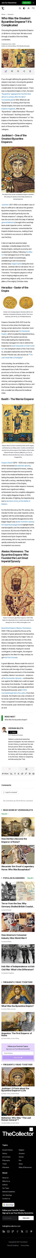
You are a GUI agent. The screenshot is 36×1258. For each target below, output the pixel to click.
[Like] (9, 769)
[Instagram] (26, 1231)
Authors (5, 1185)
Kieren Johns (6, 1093)
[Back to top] (31, 1129)
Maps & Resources (25, 1167)
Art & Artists (6, 1157)
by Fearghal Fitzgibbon (7, 973)
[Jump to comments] (12, 71)
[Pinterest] (31, 1231)
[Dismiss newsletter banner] (33, 2)
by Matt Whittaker (6, 910)
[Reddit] (22, 774)
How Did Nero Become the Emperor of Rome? (14, 840)
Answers (10, 14)
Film (20, 1160)
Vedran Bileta (12, 46)
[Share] (24, 71)
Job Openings (7, 1195)
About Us (5, 1178)
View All (4, 814)
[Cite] (30, 71)
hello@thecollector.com (11, 1226)
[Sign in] (28, 8)
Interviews (5, 1167)
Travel (4, 1164)
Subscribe (26, 2)
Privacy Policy (25, 1245)
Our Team (5, 1188)
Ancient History (15, 1038)
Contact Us (6, 1199)
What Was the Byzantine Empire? (16, 720)
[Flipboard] (30, 774)
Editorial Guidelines (8, 1192)
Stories (21, 1157)
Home (3, 14)
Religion (21, 1150)
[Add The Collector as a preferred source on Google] (8, 1205)
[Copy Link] (26, 774)
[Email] (33, 773)
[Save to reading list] (18, 71)
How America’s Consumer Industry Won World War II (14, 936)
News (21, 1164)
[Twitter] (18, 773)
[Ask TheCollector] (6, 71)
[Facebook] (15, 774)
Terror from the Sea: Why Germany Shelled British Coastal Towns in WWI (17, 905)
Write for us (6, 1181)
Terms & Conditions (13, 1245)
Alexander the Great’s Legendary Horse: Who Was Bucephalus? (17, 868)
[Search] (20, 8)
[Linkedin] (11, 774)
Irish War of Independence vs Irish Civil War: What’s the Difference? (17, 968)
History (4, 1153)
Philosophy (6, 1160)
